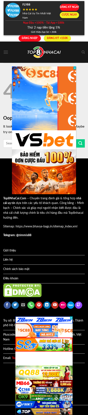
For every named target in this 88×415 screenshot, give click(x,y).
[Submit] (80, 143)
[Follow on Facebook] (7, 305)
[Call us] (31, 305)
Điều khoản (10, 278)
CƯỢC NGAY (69, 15)
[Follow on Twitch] (78, 305)
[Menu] (5, 52)
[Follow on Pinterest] (39, 305)
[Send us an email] (23, 305)
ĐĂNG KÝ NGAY (69, 7)
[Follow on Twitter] (15, 305)
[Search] (83, 52)
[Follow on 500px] (70, 305)
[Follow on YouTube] (55, 305)
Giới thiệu (9, 250)
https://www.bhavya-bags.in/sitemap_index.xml (46, 226)
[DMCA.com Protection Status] (22, 290)
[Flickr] (62, 305)
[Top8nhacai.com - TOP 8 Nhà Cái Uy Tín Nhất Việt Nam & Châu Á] (44, 52)
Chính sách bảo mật (16, 269)
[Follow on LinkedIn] (47, 305)
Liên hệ (8, 259)
